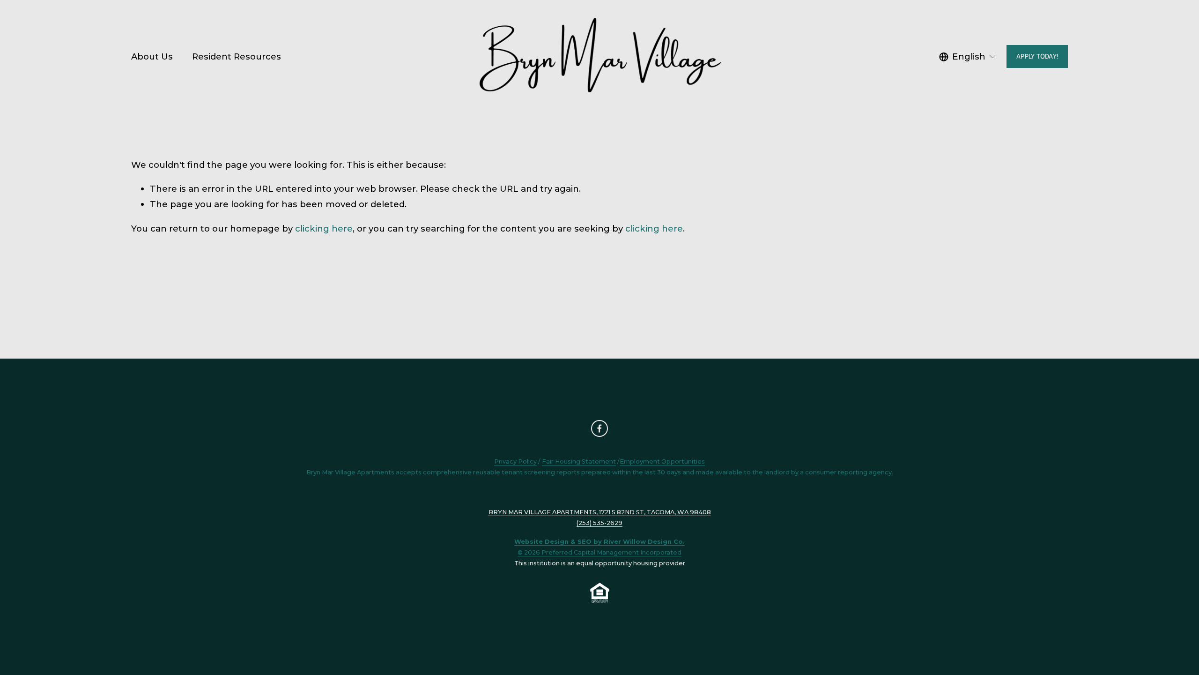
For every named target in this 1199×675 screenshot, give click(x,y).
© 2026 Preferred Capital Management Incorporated (599, 552)
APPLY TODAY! (1037, 56)
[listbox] (968, 56)
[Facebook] (599, 428)
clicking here (324, 228)
